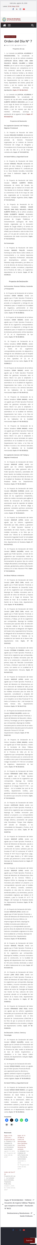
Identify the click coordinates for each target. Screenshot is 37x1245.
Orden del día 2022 (10, 36)
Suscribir (29, 1240)
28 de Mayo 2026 (13, 6)
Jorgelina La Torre (21, 45)
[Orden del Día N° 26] (11, 1181)
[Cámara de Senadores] (4, 25)
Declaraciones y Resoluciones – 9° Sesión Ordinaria (19, 1214)
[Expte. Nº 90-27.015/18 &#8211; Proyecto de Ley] (11, 1146)
